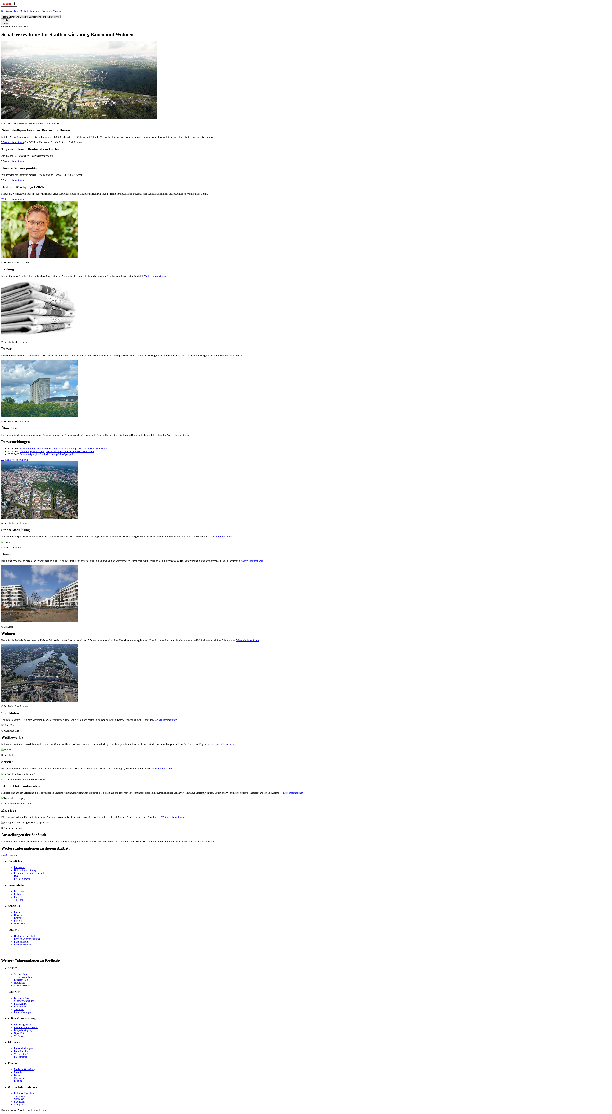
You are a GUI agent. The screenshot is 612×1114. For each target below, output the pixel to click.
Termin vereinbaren (24, 977)
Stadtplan (18, 1104)
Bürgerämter (20, 1006)
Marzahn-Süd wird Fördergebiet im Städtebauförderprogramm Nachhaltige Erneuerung (63, 448)
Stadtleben (19, 1101)
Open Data (19, 1033)
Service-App (20, 974)
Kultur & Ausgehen (24, 1093)
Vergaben (19, 1036)
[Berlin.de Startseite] (9, 5)
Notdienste (19, 982)
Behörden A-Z (21, 998)
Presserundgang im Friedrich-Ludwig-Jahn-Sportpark (46, 454)
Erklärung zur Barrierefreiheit (29, 873)
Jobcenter (19, 1009)
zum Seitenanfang (10, 855)
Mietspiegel (20, 1078)
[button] (306, 26)
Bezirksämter (20, 1003)
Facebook (19, 891)
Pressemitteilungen (23, 1048)
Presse (17, 912)
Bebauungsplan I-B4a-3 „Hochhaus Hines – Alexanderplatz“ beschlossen (57, 451)
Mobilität (18, 1072)
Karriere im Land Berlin (26, 1027)
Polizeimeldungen (23, 1051)
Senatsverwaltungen (24, 1000)
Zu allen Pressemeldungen (14, 459)
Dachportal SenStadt (24, 936)
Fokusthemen (21, 1057)
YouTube (18, 899)
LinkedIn (18, 897)
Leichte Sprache (22, 878)
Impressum (19, 867)
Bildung (18, 1080)
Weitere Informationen (12, 142)
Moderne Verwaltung (24, 1069)
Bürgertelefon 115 (23, 979)
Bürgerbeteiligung (23, 1030)
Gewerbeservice (22, 985)
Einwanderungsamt (23, 1012)
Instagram (19, 894)
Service (18, 920)
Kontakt (18, 917)
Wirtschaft (19, 1098)
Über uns (18, 915)
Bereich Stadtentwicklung (27, 938)
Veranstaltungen (22, 1054)
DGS (16, 876)
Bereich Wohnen (22, 944)
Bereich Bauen (21, 941)
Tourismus (19, 1096)
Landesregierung (22, 1024)
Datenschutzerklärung (25, 870)
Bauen (17, 1075)
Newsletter (19, 923)
